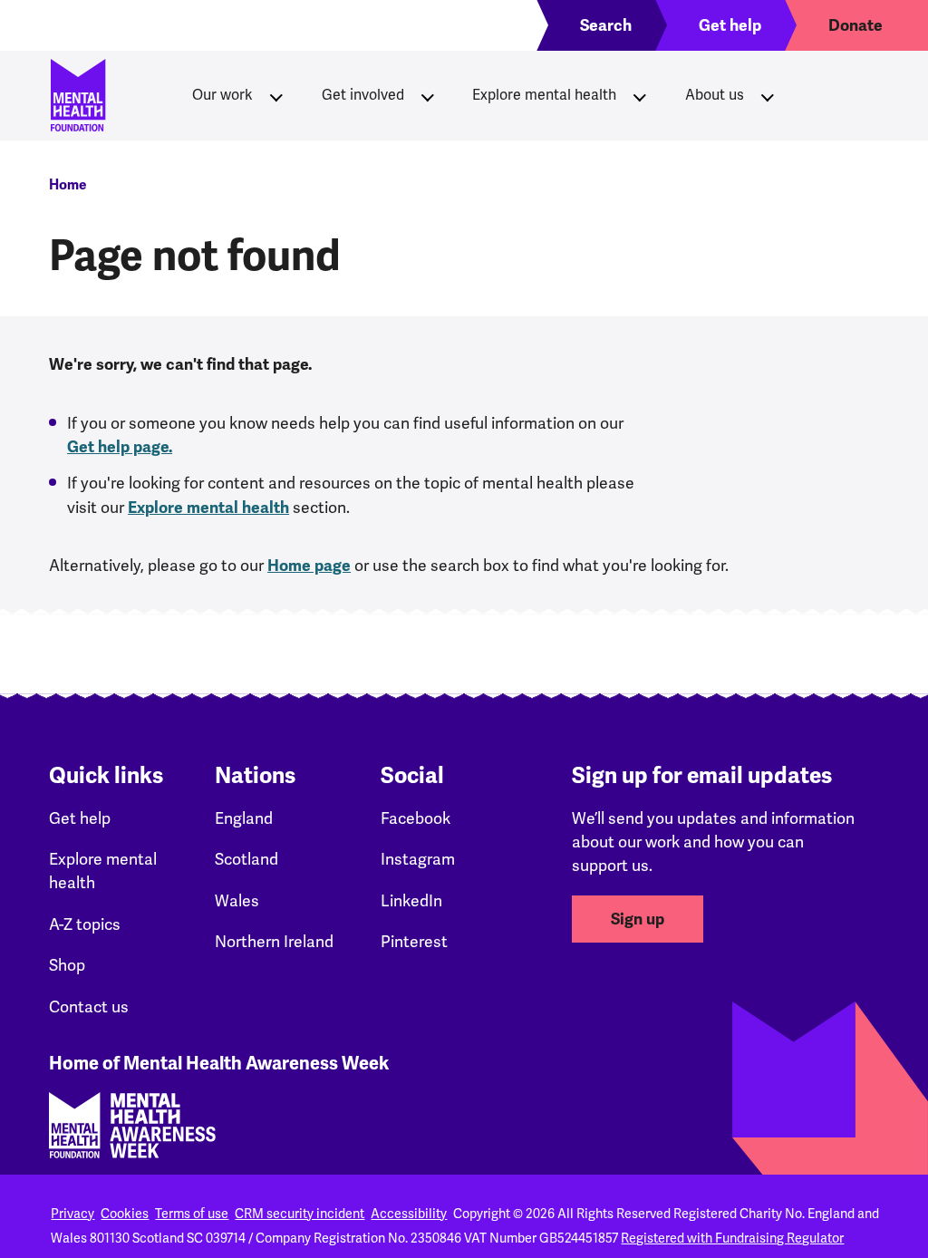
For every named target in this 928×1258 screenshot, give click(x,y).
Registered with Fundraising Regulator (732, 1238)
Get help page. (119, 447)
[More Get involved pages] (428, 95)
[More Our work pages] (276, 95)
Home (67, 185)
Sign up (637, 919)
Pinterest (414, 941)
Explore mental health (544, 94)
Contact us (89, 1006)
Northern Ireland (274, 941)
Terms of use (191, 1213)
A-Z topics (85, 924)
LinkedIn (411, 900)
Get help (80, 818)
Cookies (125, 1213)
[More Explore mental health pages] (640, 95)
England (244, 818)
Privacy (72, 1213)
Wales (237, 900)
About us (714, 94)
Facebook (415, 818)
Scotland (246, 858)
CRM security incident (299, 1213)
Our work (222, 94)
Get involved (363, 94)
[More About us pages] (767, 95)
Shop (67, 964)
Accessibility (409, 1213)
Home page (309, 566)
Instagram (418, 858)
